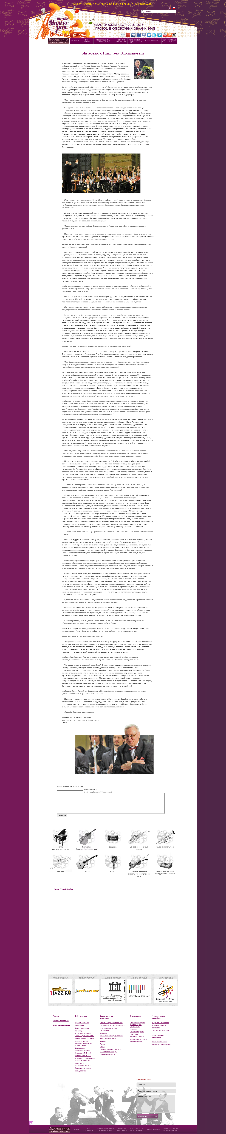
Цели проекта (80, 1025)
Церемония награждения (84, 1038)
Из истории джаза (137, 1032)
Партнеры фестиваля (160, 1023)
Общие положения (82, 1028)
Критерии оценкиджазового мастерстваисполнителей (83, 1043)
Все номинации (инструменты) (111, 1023)
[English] (170, 8)
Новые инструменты (107, 1054)
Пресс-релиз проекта (83, 1068)
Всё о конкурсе (81, 1016)
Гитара (102, 1044)
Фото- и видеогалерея (61, 1025)
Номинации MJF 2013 (83, 1053)
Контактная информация (161, 1045)
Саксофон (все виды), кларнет (111, 1036)
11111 (51, 1128)
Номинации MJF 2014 (83, 1056)
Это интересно (136, 1016)
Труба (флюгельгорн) (108, 1039)
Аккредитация (80, 1071)
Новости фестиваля (61, 1021)
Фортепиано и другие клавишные (112, 1025)
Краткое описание (82, 1023)
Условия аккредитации (160, 1030)
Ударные (103, 1033)
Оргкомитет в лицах (159, 1042)
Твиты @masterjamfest (63, 889)
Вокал (102, 1047)
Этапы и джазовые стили (84, 1036)
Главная (56, 1016)
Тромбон (103, 1041)
